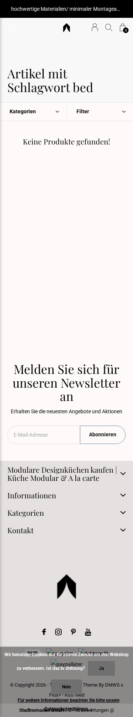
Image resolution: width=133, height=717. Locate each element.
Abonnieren (102, 434)
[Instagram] (58, 632)
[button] (13, 27)
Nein (66, 687)
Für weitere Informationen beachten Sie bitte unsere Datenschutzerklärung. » (68, 704)
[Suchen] (108, 27)
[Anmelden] (95, 27)
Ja (101, 668)
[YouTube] (88, 632)
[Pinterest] (73, 632)
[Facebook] (44, 632)
